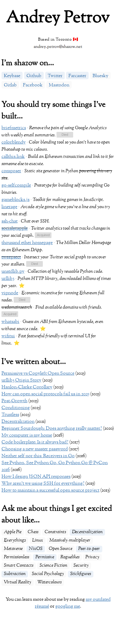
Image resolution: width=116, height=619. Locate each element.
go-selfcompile (16, 185)
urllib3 (7, 278)
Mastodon (59, 85)
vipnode (9, 293)
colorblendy (13, 142)
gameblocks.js (15, 199)
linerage (9, 207)
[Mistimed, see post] (22, 300)
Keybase (12, 76)
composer (11, 171)
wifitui (8, 336)
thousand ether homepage (27, 243)
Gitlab (10, 85)
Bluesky (100, 76)
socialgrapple (14, 228)
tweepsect (11, 257)
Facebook (33, 85)
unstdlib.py (12, 271)
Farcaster (77, 76)
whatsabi (10, 321)
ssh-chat (9, 221)
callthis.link (13, 156)
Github (33, 76)
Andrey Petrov (58, 18)
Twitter (55, 76)
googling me (67, 606)
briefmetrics (13, 128)
